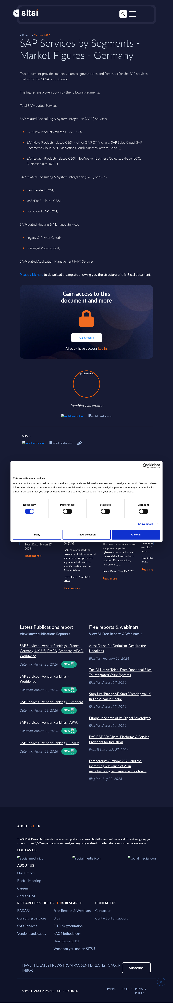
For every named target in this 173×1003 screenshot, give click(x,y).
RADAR (24, 910)
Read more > (33, 555)
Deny (37, 534)
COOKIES (126, 989)
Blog (57, 918)
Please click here (31, 274)
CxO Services (27, 925)
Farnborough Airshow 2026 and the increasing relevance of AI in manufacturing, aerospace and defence (117, 765)
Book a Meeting (29, 880)
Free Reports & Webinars (72, 910)
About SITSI (26, 895)
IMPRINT (112, 989)
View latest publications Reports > (45, 633)
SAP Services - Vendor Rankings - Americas (51, 701)
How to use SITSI (66, 941)
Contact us (103, 910)
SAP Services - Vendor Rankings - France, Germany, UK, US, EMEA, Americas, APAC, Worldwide (51, 650)
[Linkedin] (86, 857)
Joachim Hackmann (86, 405)
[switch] (67, 511)
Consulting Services (31, 918)
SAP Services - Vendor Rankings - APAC (49, 722)
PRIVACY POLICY (140, 991)
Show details (145, 523)
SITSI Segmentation (68, 925)
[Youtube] (142, 857)
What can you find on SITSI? (74, 948)
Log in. (103, 348)
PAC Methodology (67, 933)
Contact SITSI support (111, 918)
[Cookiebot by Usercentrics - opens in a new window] (145, 465)
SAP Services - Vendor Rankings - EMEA (49, 742)
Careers (23, 888)
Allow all (136, 534)
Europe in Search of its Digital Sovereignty (120, 717)
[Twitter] (31, 857)
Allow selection (87, 534)
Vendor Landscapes (31, 933)
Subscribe (136, 967)
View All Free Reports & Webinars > (115, 633)
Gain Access (86, 337)
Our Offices (26, 873)
